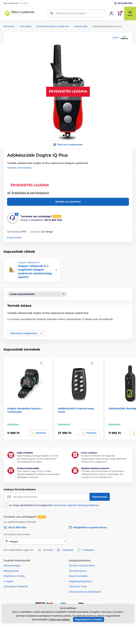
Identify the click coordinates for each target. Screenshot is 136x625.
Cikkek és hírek (78, 586)
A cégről (8, 581)
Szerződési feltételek (16, 586)
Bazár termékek (78, 575)
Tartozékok (25, 26)
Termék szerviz (77, 570)
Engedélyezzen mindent (88, 619)
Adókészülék (80, 26)
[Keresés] (52, 13)
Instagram (89, 549)
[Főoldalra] (19, 13)
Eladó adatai (14, 237)
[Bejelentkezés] (111, 13)
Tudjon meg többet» (59, 619)
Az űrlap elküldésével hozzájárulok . (54, 505)
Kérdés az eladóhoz (68, 201)
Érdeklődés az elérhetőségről (30, 192)
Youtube (48, 549)
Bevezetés (9, 26)
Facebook (67, 549)
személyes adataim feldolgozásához (76, 505)
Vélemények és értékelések (85, 591)
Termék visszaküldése (82, 565)
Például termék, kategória (71, 13)
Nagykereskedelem (80, 581)
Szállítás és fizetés (14, 575)
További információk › (20, 167)
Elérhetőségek (12, 565)
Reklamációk (11, 570)
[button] (130, 13)
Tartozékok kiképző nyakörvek (52, 26)
